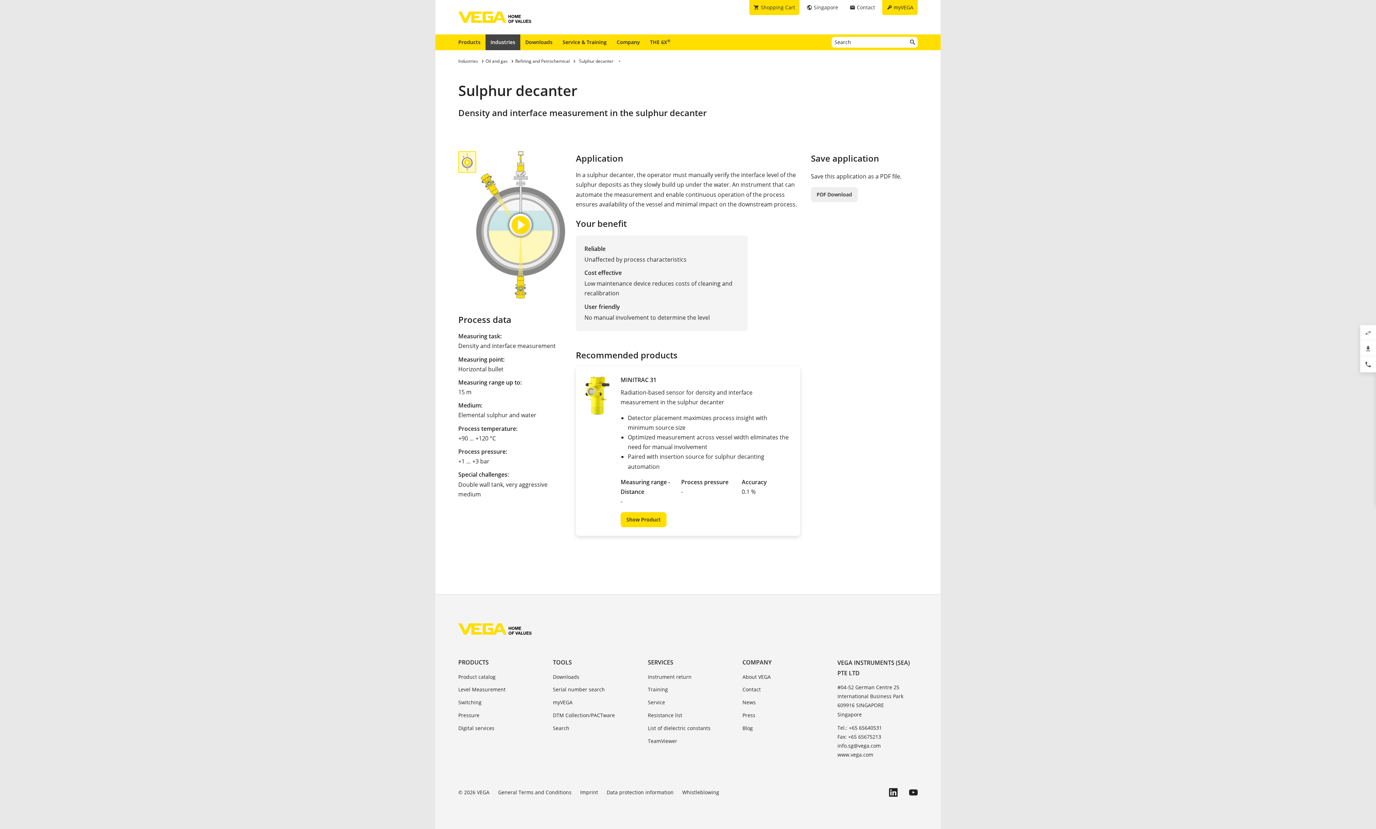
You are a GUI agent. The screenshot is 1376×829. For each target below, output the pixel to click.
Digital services (476, 728)
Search (561, 728)
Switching (470, 702)
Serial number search (579, 689)
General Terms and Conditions (535, 792)
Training (658, 689)
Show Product (643, 519)
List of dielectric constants (679, 728)
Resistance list (665, 715)
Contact (751, 689)
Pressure (468, 715)
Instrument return (670, 676)
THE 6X (660, 42)
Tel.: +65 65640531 (859, 727)
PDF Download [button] (834, 194)
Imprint (589, 792)
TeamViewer (662, 741)
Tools (562, 662)
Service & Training (585, 42)
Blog (747, 728)
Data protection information (640, 792)
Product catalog (477, 676)
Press (748, 715)
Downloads (539, 42)
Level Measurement (482, 689)
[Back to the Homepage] (495, 629)
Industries (503, 42)
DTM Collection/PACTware (584, 715)
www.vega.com (855, 754)
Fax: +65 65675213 (859, 736)
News (749, 702)
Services (660, 662)
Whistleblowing (700, 792)
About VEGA (756, 676)
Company (628, 42)
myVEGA (563, 702)
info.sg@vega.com (859, 745)
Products (469, 42)
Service (656, 702)
